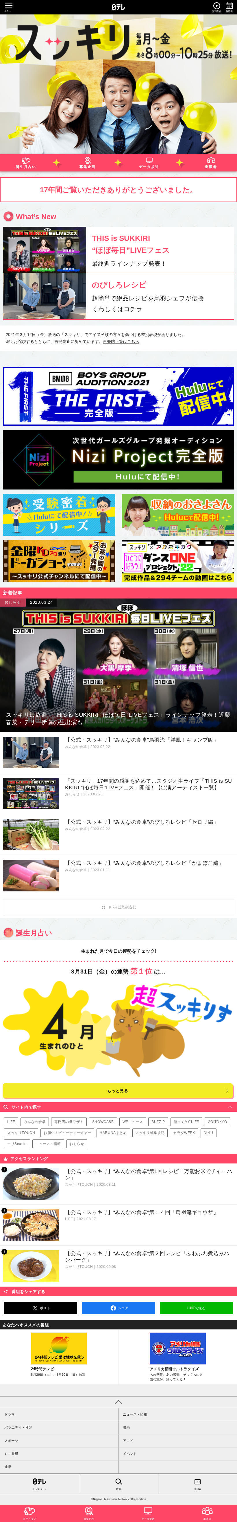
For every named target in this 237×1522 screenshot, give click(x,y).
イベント (130, 1454)
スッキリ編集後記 (150, 1133)
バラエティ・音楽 (18, 1427)
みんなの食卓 (35, 1122)
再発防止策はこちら (121, 341)
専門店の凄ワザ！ (69, 1122)
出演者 (211, 167)
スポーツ (11, 1441)
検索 (118, 1489)
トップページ (40, 1489)
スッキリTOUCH (21, 1133)
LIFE (11, 1122)
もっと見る (117, 1090)
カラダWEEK (184, 1133)
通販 (7, 1467)
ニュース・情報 (48, 1144)
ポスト (45, 1308)
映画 (126, 1427)
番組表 (197, 1489)
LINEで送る (196, 1308)
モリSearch (17, 1144)
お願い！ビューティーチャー (67, 1133)
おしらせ (77, 1144)
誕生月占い (26, 167)
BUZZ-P (158, 1122)
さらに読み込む (122, 907)
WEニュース (133, 1122)
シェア (123, 1308)
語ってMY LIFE (186, 1122)
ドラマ (9, 1414)
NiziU (208, 1133)
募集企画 (88, 167)
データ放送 (149, 167)
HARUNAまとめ (113, 1133)
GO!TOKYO (217, 1122)
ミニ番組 (11, 1454)
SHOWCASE (103, 1122)
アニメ (128, 1441)
